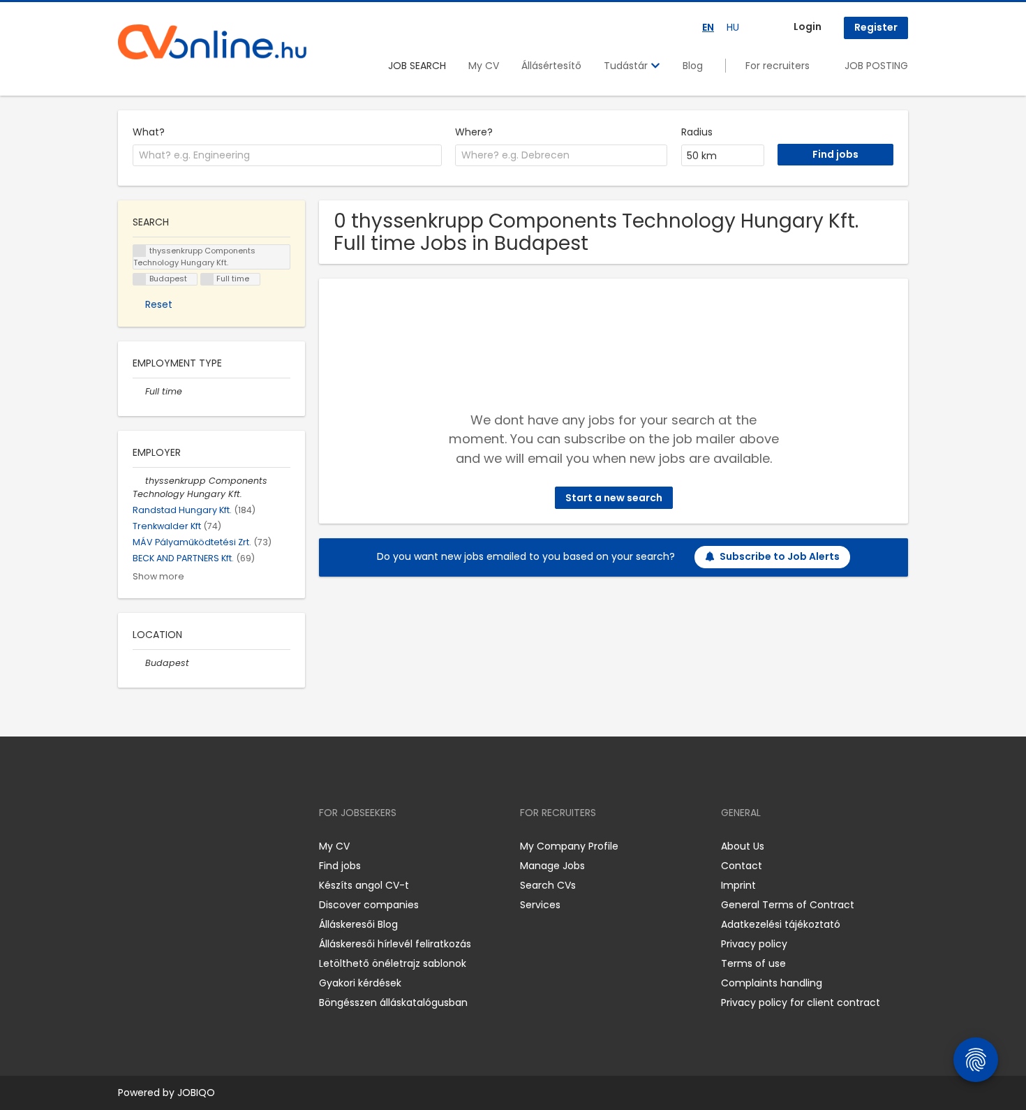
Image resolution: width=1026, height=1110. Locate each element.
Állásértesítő (551, 66)
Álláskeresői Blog (358, 924)
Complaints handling (771, 983)
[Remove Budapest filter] (139, 663)
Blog (693, 66)
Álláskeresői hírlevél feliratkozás (395, 944)
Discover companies (369, 905)
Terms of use (753, 963)
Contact (741, 866)
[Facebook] (128, 845)
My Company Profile (569, 846)
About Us (742, 846)
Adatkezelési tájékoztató (780, 924)
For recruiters (777, 66)
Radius (697, 132)
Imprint (738, 885)
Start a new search (613, 498)
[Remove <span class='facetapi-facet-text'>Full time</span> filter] (207, 280)
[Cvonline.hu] (212, 41)
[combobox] (287, 156)
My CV (483, 66)
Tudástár (627, 66)
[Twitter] (194, 845)
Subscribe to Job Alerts (780, 556)
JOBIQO (196, 1093)
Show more (158, 576)
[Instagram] (151, 845)
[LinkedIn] (174, 845)
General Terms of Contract (787, 905)
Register (876, 27)
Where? (474, 132)
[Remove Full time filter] (139, 391)
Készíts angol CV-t (364, 885)
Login (807, 27)
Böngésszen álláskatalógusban (393, 1002)
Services (540, 905)
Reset (158, 304)
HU (733, 27)
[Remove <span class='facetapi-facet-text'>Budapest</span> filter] (139, 280)
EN (708, 27)
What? (149, 132)
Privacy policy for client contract (800, 1002)
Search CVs (548, 885)
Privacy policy (754, 944)
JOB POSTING (876, 66)
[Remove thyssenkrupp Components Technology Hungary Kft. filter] (139, 481)
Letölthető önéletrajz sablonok (392, 963)
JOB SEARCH (417, 66)
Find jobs (340, 866)
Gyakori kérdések (360, 983)
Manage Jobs (552, 866)
